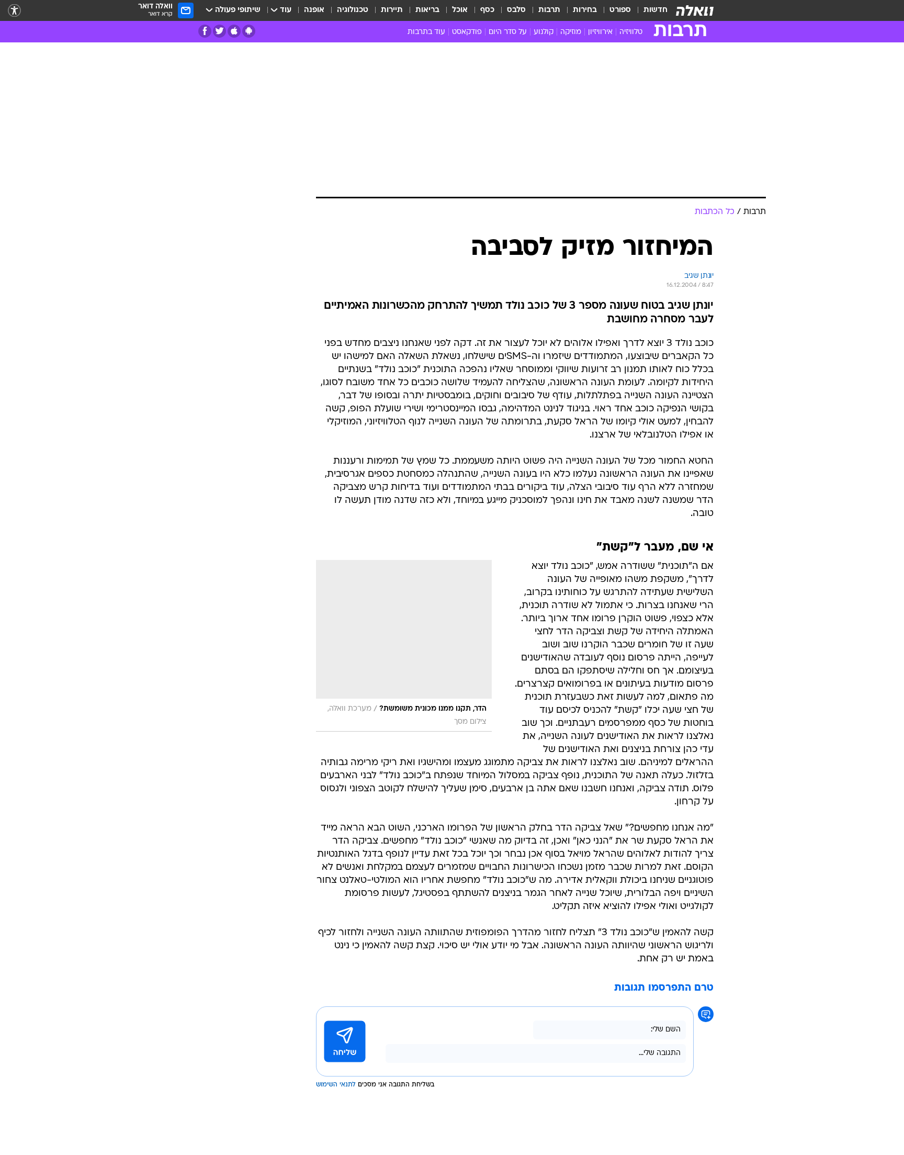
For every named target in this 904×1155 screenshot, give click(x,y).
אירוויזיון (600, 32)
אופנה (314, 10)
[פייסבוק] (204, 31)
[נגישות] (14, 10)
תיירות (392, 10)
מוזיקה (570, 32)
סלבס (516, 10)
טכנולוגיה (352, 10)
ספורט (620, 10)
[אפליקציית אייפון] (234, 31)
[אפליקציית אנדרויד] (248, 31)
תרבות (549, 10)
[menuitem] (649, 10)
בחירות (585, 10)
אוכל (460, 10)
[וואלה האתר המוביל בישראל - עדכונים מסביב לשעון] (695, 10)
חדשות (655, 10)
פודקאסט (467, 32)
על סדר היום (508, 32)
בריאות (427, 10)
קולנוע (543, 32)
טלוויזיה (630, 32)
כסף (487, 10)
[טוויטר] (219, 31)
